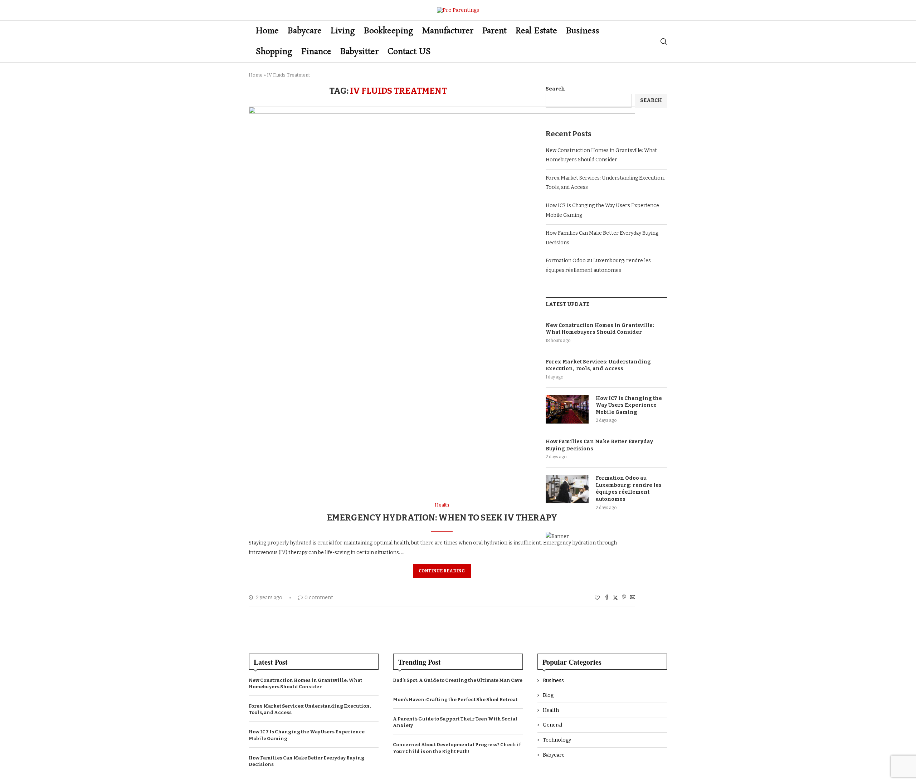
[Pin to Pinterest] (624, 598)
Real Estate (536, 30)
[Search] (663, 41)
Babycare (305, 30)
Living (343, 30)
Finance (316, 51)
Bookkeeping (388, 30)
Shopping (274, 51)
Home (267, 30)
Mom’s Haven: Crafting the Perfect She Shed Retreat (455, 699)
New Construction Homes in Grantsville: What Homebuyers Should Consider (600, 329)
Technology (557, 740)
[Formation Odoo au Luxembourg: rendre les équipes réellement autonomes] (567, 489)
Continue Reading (442, 570)
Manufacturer (447, 30)
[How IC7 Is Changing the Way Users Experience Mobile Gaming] (567, 409)
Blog (548, 695)
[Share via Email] (632, 598)
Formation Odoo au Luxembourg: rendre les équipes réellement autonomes (629, 488)
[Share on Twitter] (615, 598)
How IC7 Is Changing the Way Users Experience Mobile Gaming (629, 405)
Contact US (409, 51)
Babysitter (359, 51)
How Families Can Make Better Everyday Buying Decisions (599, 445)
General (552, 725)
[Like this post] (597, 598)
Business (582, 30)
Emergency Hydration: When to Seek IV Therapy (442, 518)
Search (555, 89)
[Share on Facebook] (606, 598)
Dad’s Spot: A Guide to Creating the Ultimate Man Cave (457, 680)
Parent (494, 30)
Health (551, 710)
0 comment (318, 598)
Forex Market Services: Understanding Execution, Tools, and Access (598, 365)
